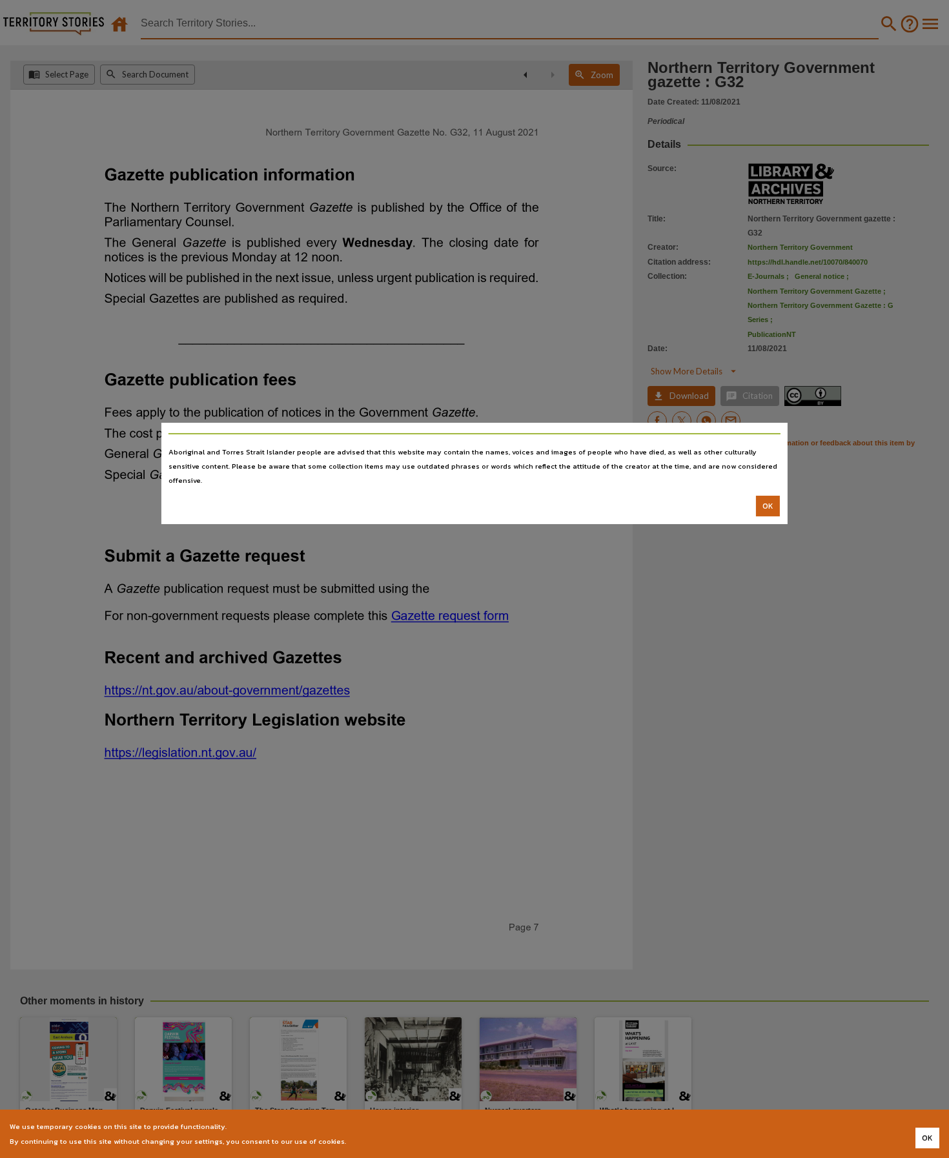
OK (767, 506)
